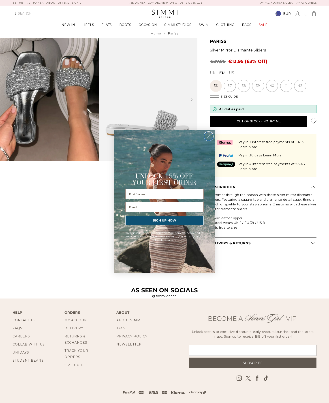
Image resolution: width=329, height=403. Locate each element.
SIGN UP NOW (164, 220)
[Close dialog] (208, 136)
